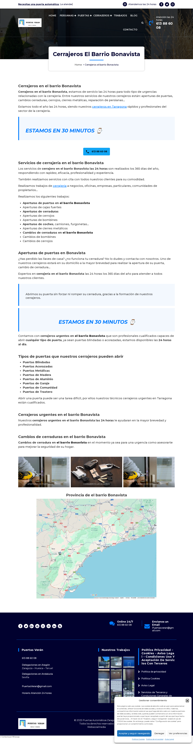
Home (78, 64)
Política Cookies (138, 739)
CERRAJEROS (101, 15)
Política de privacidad (154, 739)
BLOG (133, 15)
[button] (187, 700)
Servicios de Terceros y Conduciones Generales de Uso (156, 695)
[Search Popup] (142, 22)
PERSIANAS (67, 15)
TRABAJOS (120, 15)
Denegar (159, 733)
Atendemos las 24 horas (142, 4)
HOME (52, 15)
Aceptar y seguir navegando (134, 733)
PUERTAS (83, 15)
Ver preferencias (178, 733)
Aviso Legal (169, 739)
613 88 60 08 (164, 25)
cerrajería (60, 186)
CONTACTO (130, 29)
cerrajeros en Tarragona (109, 106)
